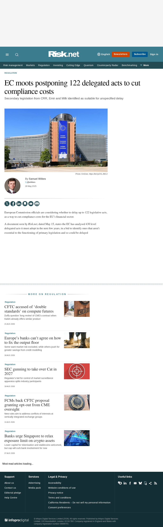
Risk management (13, 65)
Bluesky (140, 483)
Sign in (154, 54)
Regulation (44, 65)
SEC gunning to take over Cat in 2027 (30, 371)
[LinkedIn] (18, 203)
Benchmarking (129, 65)
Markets (30, 65)
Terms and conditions (59, 497)
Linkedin (125, 483)
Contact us (10, 487)
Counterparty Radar (107, 65)
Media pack (34, 487)
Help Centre (10, 497)
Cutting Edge (73, 65)
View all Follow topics (120, 483)
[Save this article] (25, 203)
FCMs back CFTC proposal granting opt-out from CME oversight (27, 404)
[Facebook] (12, 203)
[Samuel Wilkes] (12, 186)
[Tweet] (7, 203)
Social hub (150, 483)
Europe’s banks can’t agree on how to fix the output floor (32, 340)
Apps (145, 483)
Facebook (130, 483)
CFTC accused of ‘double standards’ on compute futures (29, 308)
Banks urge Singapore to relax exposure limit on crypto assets (29, 438)
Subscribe (140, 54)
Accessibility (54, 482)
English (105, 54)
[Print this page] (36, 203)
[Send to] (30, 203)
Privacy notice (55, 492)
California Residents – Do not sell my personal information (79, 502)
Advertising (34, 482)
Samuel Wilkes (37, 178)
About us (9, 482)
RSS (155, 483)
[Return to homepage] (63, 56)
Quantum (89, 65)
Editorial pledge (12, 492)
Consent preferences (59, 507)
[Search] (17, 54)
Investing (58, 65)
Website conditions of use (62, 487)
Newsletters (121, 54)
